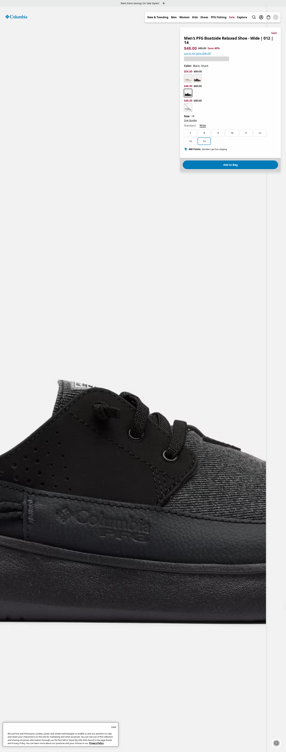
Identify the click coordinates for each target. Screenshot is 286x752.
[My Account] (261, 17)
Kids (195, 17)
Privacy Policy (96, 743)
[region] (143, 379)
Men (174, 17)
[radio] (188, 78)
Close (113, 726)
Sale (232, 17)
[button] (276, 743)
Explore (242, 17)
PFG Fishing (218, 17)
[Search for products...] (254, 17)
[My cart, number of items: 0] (268, 17)
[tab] (190, 126)
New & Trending (157, 17)
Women (184, 17)
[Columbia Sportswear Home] (16, 17)
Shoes (204, 17)
